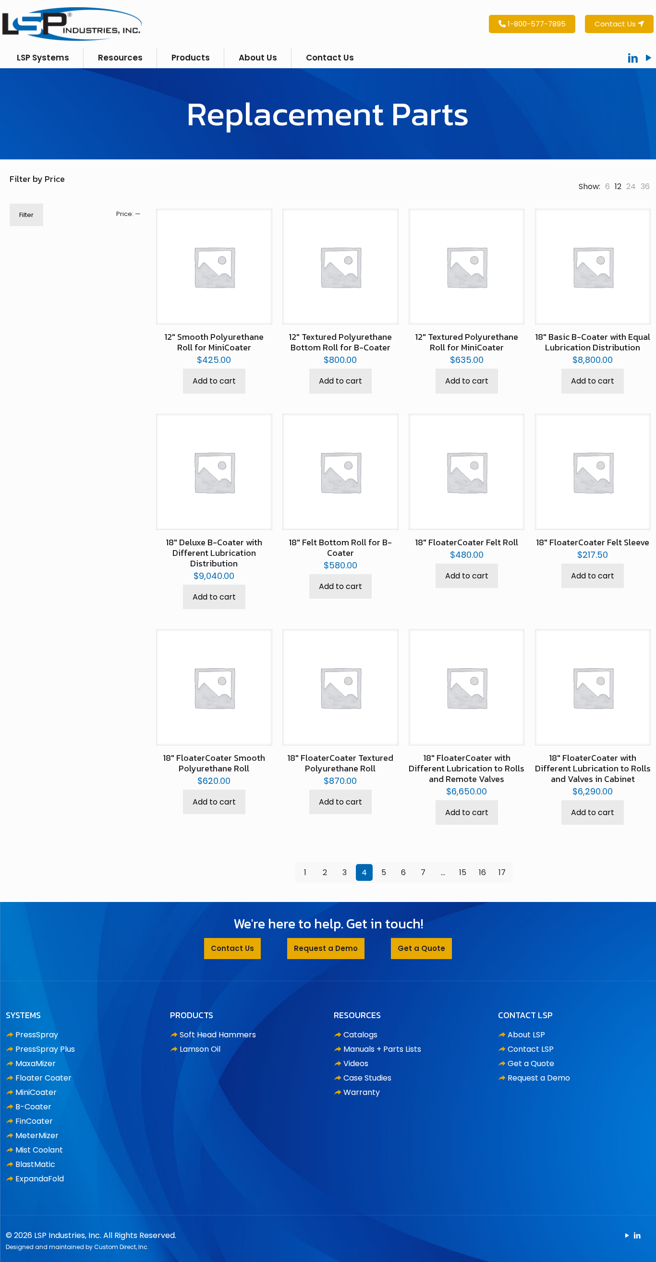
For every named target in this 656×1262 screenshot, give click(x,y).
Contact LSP (531, 1049)
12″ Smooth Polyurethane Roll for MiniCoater (214, 342)
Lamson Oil (200, 1049)
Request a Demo (539, 1077)
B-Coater (33, 1106)
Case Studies (367, 1077)
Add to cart (214, 380)
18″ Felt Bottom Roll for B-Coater (340, 547)
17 (502, 872)
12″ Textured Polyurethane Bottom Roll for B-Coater (340, 342)
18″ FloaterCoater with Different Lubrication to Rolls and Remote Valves (466, 768)
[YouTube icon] (627, 1235)
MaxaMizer (35, 1063)
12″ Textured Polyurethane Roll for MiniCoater (466, 342)
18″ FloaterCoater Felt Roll (466, 542)
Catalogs (360, 1034)
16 (482, 872)
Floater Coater (43, 1077)
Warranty (361, 1092)
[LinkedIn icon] (637, 1235)
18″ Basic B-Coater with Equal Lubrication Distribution (592, 342)
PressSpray (36, 1034)
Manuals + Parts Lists (382, 1049)
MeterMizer (37, 1135)
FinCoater (34, 1121)
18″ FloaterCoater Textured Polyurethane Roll (340, 763)
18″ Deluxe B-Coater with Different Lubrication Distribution (214, 553)
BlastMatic (35, 1164)
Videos (355, 1063)
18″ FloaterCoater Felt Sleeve (592, 542)
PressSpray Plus (45, 1049)
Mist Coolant (39, 1149)
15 (462, 872)
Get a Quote (531, 1063)
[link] (607, 186)
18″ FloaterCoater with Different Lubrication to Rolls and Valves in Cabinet (593, 768)
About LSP (526, 1034)
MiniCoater (36, 1092)
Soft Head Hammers (218, 1034)
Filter (26, 214)
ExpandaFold (39, 1178)
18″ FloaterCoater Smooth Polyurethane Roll (214, 763)
